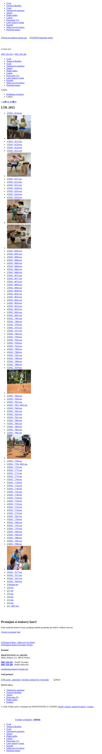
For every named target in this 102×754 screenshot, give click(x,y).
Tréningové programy (15, 10)
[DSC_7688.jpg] (14, 538)
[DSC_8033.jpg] (14, 306)
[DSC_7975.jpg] (14, 328)
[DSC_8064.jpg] (14, 288)
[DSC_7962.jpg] (14, 334)
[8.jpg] (10, 587)
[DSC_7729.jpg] (14, 498)
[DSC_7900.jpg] (14, 358)
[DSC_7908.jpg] (14, 352)
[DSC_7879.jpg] (14, 367)
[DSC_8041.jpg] (14, 300)
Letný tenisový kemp (15, 22)
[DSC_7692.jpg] (14, 535)
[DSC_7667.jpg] (14, 516)
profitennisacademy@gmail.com (14, 669)
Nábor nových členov (15, 27)
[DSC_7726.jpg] (14, 501)
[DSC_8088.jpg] (14, 260)
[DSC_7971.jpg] (14, 331)
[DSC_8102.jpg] (14, 197)
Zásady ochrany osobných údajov (72, 707)
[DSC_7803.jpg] (14, 430)
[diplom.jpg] (12, 584)
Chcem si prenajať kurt (10, 632)
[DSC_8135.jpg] (19, 138)
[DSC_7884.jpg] (14, 364)
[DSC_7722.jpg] (14, 507)
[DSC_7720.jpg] (14, 510)
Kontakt (9, 25)
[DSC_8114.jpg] (14, 182)
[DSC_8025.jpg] (14, 309)
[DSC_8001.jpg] (14, 315)
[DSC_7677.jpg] (14, 572)
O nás (8, 8)
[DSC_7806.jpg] (14, 420)
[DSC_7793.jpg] (14, 467)
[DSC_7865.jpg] (14, 396)
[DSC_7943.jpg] (14, 340)
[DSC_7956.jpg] (14, 337)
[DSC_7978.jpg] (14, 324)
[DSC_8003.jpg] (14, 312)
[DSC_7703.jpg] (14, 528)
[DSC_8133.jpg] (14, 141)
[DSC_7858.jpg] (14, 399)
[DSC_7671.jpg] (14, 575)
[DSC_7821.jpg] (14, 417)
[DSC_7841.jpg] (14, 411)
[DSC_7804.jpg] (14, 426)
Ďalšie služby (12, 15)
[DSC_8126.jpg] (14, 147)
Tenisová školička (13, 6)
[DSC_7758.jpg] (14, 482)
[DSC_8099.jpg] (19, 222)
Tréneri (9, 13)
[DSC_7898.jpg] (14, 361)
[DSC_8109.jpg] (14, 188)
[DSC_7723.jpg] (14, 504)
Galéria (9, 18)
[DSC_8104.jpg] (14, 194)
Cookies (90, 707)
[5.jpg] (10, 594)
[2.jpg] (10, 603)
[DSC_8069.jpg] (14, 285)
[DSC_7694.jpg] (14, 532)
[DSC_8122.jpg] (14, 151)
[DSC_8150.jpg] (14, 113)
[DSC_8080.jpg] (14, 272)
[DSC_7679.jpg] (19, 569)
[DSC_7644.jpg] (14, 581)
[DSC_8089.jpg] (14, 257)
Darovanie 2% (12, 697)
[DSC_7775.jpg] (14, 470)
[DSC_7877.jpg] (19, 393)
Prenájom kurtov (13, 30)
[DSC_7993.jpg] (14, 318)
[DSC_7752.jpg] (14, 485)
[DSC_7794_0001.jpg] (17, 464)
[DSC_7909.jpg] (14, 349)
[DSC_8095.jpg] (14, 251)
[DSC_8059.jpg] (14, 291)
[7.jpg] (10, 591)
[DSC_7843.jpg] (14, 408)
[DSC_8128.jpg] (14, 144)
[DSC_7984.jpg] (14, 321)
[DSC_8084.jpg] (14, 266)
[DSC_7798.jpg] (14, 461)
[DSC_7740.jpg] (14, 495)
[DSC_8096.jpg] (19, 248)
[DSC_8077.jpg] (14, 278)
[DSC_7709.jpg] (14, 519)
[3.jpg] (10, 600)
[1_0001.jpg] (13, 606)
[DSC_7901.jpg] (14, 355)
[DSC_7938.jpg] (14, 343)
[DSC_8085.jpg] (14, 263)
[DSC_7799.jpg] (19, 458)
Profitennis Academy (15, 94)
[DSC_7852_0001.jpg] (17, 405)
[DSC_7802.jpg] (14, 433)
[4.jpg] (10, 597)
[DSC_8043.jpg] (14, 297)
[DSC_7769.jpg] (14, 479)
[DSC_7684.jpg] (14, 522)
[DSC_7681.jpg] (14, 541)
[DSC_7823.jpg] (14, 414)
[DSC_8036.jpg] (14, 303)
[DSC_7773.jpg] (14, 473)
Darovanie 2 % (12, 20)
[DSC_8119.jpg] (19, 176)
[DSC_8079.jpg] (14, 275)
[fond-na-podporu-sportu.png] (14, 38)
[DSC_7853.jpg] (14, 402)
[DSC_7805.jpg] (14, 423)
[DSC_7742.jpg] (14, 492)
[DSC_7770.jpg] (14, 476)
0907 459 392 (7, 54)
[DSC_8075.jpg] (14, 281)
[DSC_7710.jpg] (14, 513)
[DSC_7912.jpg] (14, 346)
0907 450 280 (20, 54)
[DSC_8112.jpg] (14, 185)
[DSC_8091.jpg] (14, 254)
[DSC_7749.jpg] (14, 489)
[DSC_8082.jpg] (14, 269)
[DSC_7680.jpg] (14, 544)
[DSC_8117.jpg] (14, 179)
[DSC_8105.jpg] (14, 191)
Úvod (8, 3)
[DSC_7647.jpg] (14, 578)
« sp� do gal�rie (9, 102)
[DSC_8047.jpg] (14, 294)
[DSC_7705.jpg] (14, 525)
